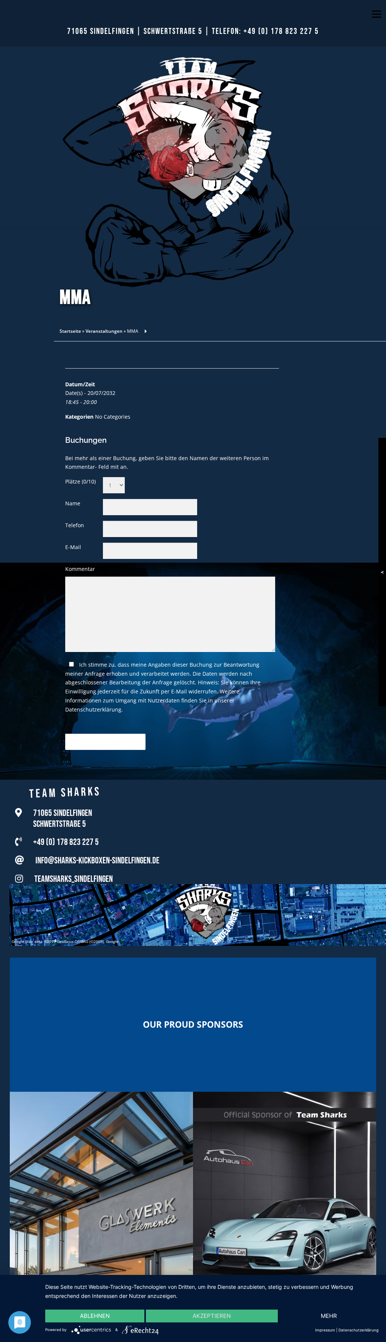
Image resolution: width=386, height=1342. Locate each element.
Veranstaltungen (104, 331)
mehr (329, 1315)
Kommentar (80, 568)
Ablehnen (95, 1315)
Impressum (325, 1330)
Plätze (80, 481)
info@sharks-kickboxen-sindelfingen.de (97, 858)
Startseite (70, 331)
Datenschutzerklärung (93, 709)
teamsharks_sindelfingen (73, 877)
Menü (376, 14)
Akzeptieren (212, 1315)
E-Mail (73, 547)
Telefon (74, 525)
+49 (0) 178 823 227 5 (281, 31)
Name (72, 503)
